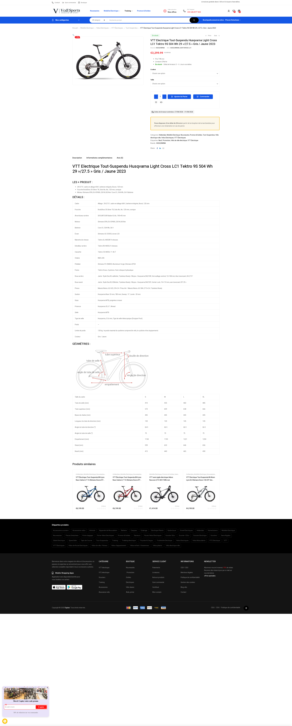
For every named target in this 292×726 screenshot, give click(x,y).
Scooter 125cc (184, 535)
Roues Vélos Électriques (153, 535)
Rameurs (137, 535)
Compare (161, 102)
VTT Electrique (193, 140)
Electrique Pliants (157, 530)
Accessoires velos (79, 530)
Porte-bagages (87, 535)
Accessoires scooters (61, 530)
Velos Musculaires (199, 540)
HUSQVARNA (160, 48)
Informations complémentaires (99, 158)
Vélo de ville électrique (179, 140)
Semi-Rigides (225, 535)
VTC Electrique (214, 540)
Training (115, 540)
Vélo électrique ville (173, 545)
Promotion (166, 140)
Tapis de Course (86, 540)
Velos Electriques (102, 28)
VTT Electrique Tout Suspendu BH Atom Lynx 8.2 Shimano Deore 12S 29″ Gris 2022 (200, 480)
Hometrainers (213, 530)
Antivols (92, 530)
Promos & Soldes (196, 135)
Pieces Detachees (72, 535)
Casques (134, 530)
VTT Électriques (117, 28)
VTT (225, 540)
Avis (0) (120, 158)
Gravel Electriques (186, 530)
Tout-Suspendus (132, 28)
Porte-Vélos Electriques (105, 535)
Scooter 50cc (170, 535)
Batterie (124, 530)
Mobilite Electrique (87, 28)
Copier (41, 707)
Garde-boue (172, 530)
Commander (204, 96)
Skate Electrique (59, 540)
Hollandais (162, 135)
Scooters (214, 535)
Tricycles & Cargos (146, 540)
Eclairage (144, 530)
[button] (73, 35)
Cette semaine (172, 10)
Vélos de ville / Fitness (99, 545)
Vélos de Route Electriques (78, 545)
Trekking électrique (129, 540)
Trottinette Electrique (164, 540)
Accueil (75, 28)
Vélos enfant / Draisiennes (139, 545)
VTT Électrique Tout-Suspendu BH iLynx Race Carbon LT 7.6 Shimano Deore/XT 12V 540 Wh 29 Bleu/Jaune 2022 (90, 480)
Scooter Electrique (200, 535)
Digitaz (67, 607)
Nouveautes (185, 135)
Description (77, 158)
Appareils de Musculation (108, 530)
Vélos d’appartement (118, 545)
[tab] (77, 157)
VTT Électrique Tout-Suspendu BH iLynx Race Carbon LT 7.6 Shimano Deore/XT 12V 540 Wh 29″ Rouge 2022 (127, 480)
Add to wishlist (156, 102)
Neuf (160, 140)
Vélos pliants (157, 545)
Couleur (153, 69)
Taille (152, 80)
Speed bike (73, 540)
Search (194, 20)
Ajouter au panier (181, 96)
